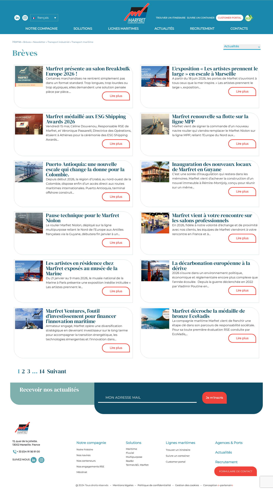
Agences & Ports (229, 443)
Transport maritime (82, 42)
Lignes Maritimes (123, 28)
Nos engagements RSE (90, 466)
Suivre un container (200, 17)
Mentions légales (123, 485)
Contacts (239, 28)
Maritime (131, 448)
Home (16, 42)
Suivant (56, 371)
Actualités (164, 28)
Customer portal (176, 461)
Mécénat (82, 472)
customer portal (229, 17)
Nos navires (83, 455)
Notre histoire (85, 449)
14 (42, 371)
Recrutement (202, 28)
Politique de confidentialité (154, 485)
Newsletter (39, 42)
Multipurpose (134, 456)
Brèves (27, 42)
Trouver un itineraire (171, 17)
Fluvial (130, 452)
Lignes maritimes (180, 443)
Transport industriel (58, 42)
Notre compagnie (41, 28)
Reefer (130, 460)
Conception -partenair (218, 485)
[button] (44, 17)
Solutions (83, 28)
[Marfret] (137, 13)
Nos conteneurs (86, 460)
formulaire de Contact (235, 471)
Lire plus (116, 96)
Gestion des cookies (187, 485)
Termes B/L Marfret (137, 464)
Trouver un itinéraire (178, 449)
